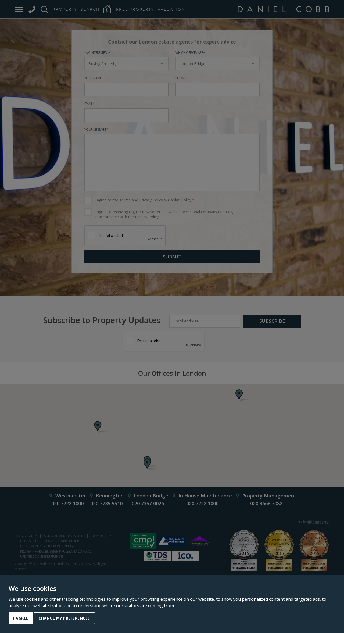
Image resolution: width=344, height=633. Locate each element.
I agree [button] (20, 618)
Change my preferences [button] (64, 618)
